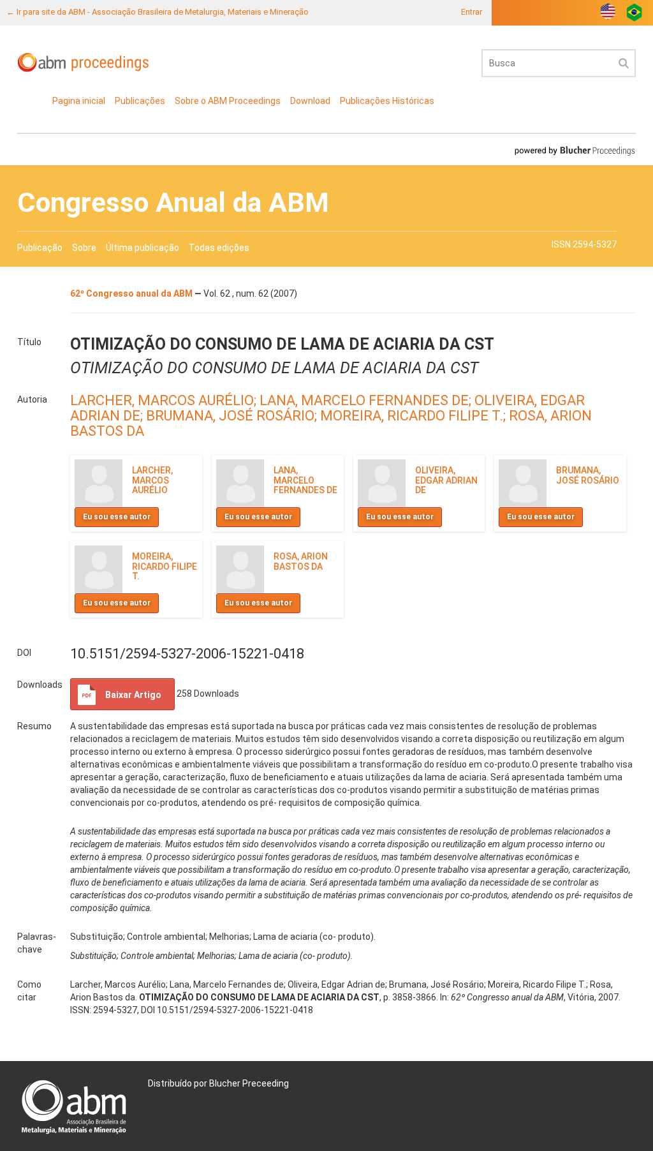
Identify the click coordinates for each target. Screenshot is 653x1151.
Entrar (471, 12)
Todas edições (219, 247)
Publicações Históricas (387, 101)
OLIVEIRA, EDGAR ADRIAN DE (446, 480)
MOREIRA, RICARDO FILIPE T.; (414, 416)
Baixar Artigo (133, 695)
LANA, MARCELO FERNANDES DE (305, 480)
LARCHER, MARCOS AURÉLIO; (165, 400)
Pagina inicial (78, 101)
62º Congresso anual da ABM (132, 293)
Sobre (84, 247)
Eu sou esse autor (116, 516)
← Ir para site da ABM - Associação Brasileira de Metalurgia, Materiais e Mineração (157, 12)
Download (310, 101)
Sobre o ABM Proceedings (228, 101)
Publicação (39, 247)
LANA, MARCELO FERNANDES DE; (367, 400)
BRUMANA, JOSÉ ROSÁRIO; (233, 416)
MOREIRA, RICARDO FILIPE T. (164, 566)
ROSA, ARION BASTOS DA (301, 561)
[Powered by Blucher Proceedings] (574, 150)
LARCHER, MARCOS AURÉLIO (152, 480)
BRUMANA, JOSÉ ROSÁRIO (587, 475)
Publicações (140, 101)
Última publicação (142, 247)
